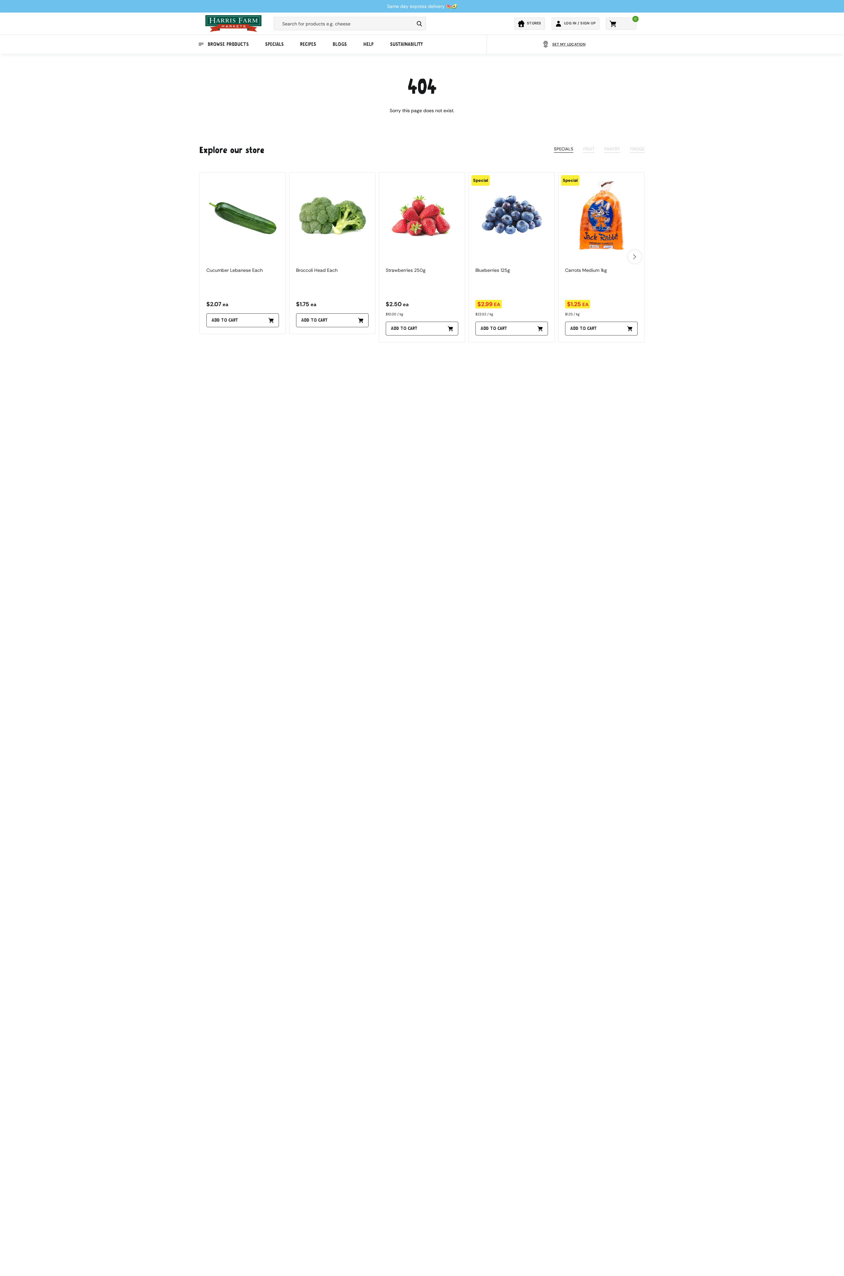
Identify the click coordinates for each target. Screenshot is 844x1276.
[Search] (419, 23)
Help (368, 44)
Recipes (308, 44)
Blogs (340, 44)
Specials (274, 44)
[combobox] (343, 23)
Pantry (612, 149)
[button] (634, 256)
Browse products (228, 44)
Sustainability (406, 44)
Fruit (588, 149)
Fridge (637, 149)
